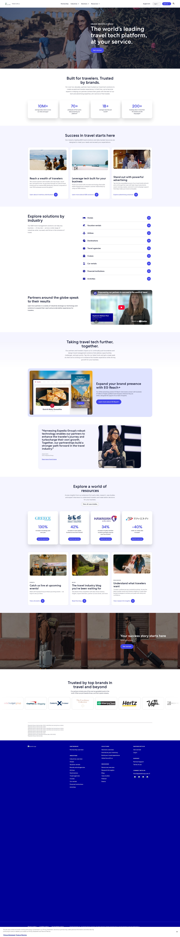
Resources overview (108, 767)
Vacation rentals (75, 764)
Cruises (72, 778)
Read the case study (43, 539)
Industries (74, 4)
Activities (73, 787)
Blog (103, 773)
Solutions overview (108, 750)
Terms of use (137, 764)
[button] (56, 195)
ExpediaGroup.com (142, 773)
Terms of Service (21, 935)
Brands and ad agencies (77, 767)
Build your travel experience (111, 755)
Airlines (72, 770)
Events (104, 781)
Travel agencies (75, 776)
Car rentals (73, 781)
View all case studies (90, 504)
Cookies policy (44, 926)
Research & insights (108, 770)
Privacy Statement (9, 935)
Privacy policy (32, 926)
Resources (94, 4)
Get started (137, 750)
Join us (165, 4)
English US (146, 4)
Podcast (104, 778)
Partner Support (138, 762)
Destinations (74, 773)
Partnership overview (76, 750)
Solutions (84, 4)
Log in (156, 4)
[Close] (177, 932)
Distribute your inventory (110, 752)
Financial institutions (76, 784)
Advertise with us (107, 758)
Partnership (64, 4)
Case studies (106, 776)
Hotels (72, 762)
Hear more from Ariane (49, 459)
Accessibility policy (58, 926)
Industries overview (76, 759)
